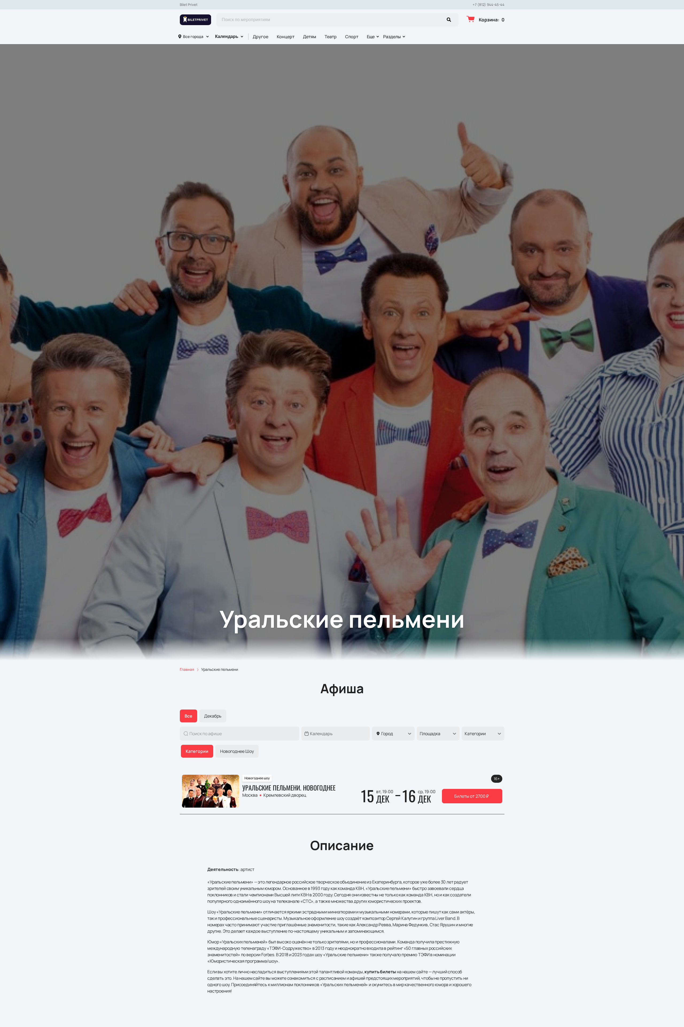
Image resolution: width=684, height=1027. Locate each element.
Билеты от (471, 796)
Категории (197, 751)
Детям (309, 37)
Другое (260, 37)
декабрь (212, 716)
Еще (371, 37)
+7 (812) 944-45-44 (488, 4)
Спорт (351, 37)
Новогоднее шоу (237, 751)
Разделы (392, 37)
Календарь (226, 36)
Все (188, 716)
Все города (193, 36)
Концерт (285, 37)
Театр (331, 37)
